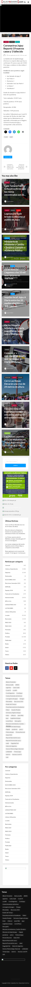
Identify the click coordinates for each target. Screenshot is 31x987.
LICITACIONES (9, 608)
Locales (6, 41)
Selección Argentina (11, 746)
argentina (8, 687)
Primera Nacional (20, 732)
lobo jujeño (18, 721)
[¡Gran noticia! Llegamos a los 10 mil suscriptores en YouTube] (15, 275)
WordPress (26, 983)
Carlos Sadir (16, 687)
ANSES (17, 685)
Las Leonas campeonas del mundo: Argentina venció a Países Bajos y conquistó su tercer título (15, 545)
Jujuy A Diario (10, 229)
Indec (7, 715)
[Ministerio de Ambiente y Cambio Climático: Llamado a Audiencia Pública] (15, 247)
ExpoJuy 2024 (9, 590)
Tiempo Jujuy (17, 751)
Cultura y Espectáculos (11, 569)
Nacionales (8, 619)
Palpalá (8, 729)
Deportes (7, 433)
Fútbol (7, 710)
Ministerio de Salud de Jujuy (13, 726)
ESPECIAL (7, 238)
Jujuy (7, 718)
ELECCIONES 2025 (10, 579)
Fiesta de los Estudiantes (12, 594)
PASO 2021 (8, 622)
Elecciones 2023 (18, 701)
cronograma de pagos (12, 699)
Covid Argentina (10, 693)
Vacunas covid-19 (16, 754)
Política (7, 633)
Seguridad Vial (14, 743)
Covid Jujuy (19, 693)
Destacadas (7, 377)
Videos (18, 210)
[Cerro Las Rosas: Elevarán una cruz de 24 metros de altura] (15, 387)
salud (11, 137)
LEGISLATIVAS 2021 (10, 604)
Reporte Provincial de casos (13, 740)
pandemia (14, 729)
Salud (17, 41)
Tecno (7, 651)
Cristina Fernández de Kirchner (14, 696)
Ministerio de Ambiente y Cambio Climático (15, 724)
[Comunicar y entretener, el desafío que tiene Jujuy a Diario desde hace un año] (15, 359)
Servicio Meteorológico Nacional (14, 749)
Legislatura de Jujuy (15, 718)
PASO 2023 (8, 626)
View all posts (8, 157)
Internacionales (9, 597)
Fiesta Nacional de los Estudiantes (15, 707)
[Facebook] (7, 668)
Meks (17, 983)
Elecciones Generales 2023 (12, 583)
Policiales (8, 629)
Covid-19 (8, 690)
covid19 (15, 690)
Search (15, 465)
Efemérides (9, 701)
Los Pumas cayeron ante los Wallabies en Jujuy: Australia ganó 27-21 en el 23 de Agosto (15, 538)
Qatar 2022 (9, 735)
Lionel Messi (9, 721)
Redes (12, 266)
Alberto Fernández (11, 682)
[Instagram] (15, 668)
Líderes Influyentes (10, 612)
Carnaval (7, 565)
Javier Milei (20, 715)
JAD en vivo (8, 601)
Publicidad (8, 640)
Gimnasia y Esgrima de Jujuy (13, 712)
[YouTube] (11, 668)
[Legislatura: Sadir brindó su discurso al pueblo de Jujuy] (15, 220)
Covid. (6, 137)
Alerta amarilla (9, 685)
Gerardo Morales (15, 710)
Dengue (22, 699)
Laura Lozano (10, 201)
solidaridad (9, 751)
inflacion (13, 715)
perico (21, 729)
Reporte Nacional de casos (13, 738)
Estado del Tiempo (11, 704)
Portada (12, 41)
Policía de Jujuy (10, 732)
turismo (8, 754)
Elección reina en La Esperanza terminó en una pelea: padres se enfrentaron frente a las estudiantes (15, 531)
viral (7, 757)
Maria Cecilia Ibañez (11, 424)
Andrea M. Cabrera (11, 340)
